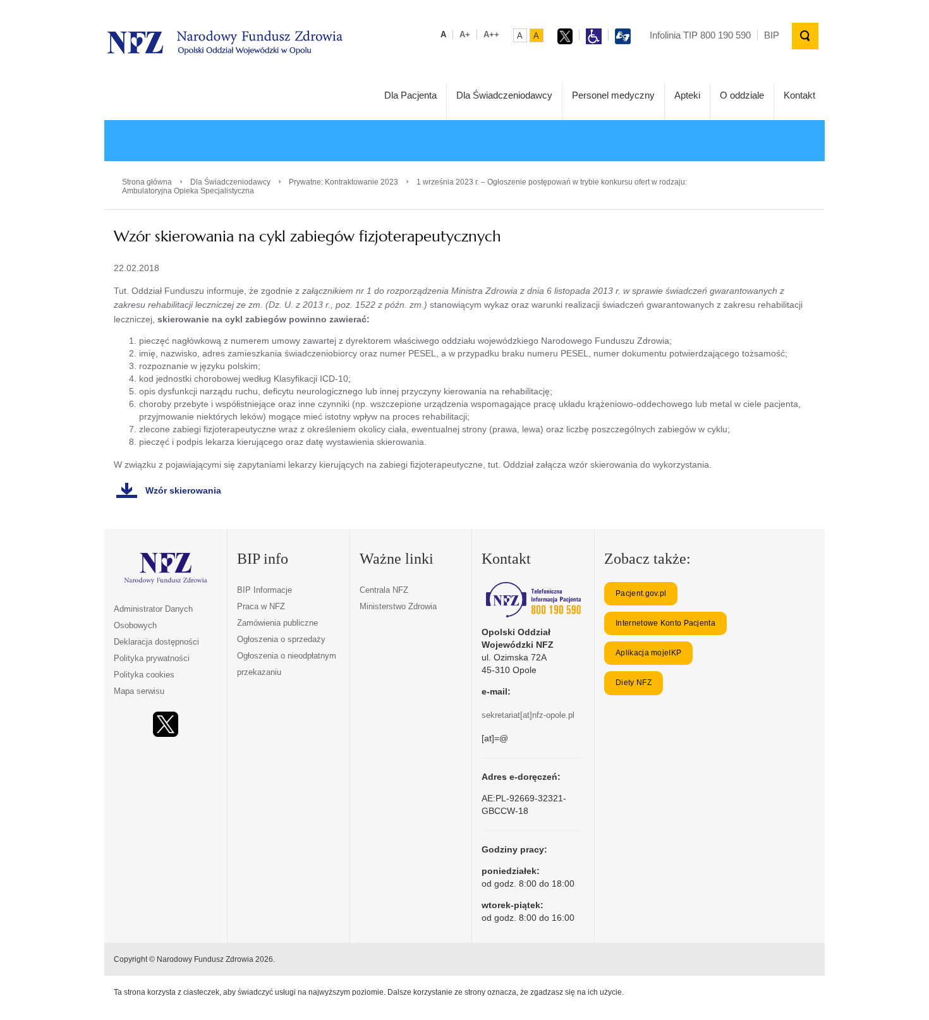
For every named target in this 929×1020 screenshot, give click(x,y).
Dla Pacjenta (410, 95)
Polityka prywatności (152, 658)
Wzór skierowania (183, 490)
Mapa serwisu (139, 691)
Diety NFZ (634, 682)
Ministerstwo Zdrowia (398, 606)
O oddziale (742, 95)
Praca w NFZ (261, 606)
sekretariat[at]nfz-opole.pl (528, 715)
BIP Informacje (264, 590)
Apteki (687, 95)
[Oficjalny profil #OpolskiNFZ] (165, 725)
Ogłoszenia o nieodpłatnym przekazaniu (286, 664)
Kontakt (799, 95)
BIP (771, 35)
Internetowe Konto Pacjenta (665, 623)
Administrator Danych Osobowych (153, 617)
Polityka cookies (144, 674)
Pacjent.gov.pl (641, 593)
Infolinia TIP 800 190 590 (700, 35)
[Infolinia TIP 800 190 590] (533, 599)
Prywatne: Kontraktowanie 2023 (343, 182)
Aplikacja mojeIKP (648, 652)
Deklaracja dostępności (156, 642)
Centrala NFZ (384, 590)
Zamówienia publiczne (277, 623)
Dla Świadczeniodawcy (504, 95)
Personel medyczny (613, 95)
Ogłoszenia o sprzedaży (281, 639)
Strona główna (147, 182)
